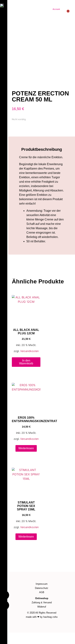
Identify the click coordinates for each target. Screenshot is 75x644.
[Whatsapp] (67, 636)
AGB (41, 592)
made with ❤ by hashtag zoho (42, 617)
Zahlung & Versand (42, 602)
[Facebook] (4, 595)
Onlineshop (41, 598)
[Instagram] (4, 605)
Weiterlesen (26, 448)
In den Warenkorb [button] (26, 362)
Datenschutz (41, 588)
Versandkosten (29, 351)
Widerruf (41, 606)
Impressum (42, 584)
